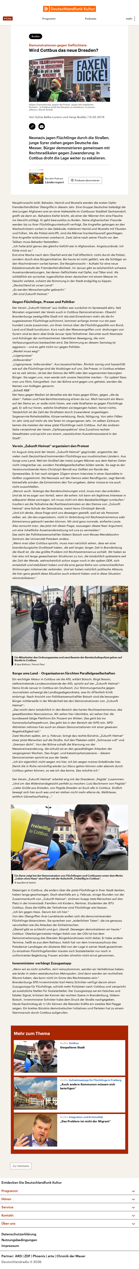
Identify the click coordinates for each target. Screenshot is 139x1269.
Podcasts (90, 18)
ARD (19, 1256)
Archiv (35, 36)
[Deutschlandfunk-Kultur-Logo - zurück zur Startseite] (69, 8)
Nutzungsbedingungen (19, 1240)
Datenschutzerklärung (18, 1234)
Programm (49, 18)
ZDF (28, 1256)
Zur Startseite (21, 1165)
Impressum (10, 1246)
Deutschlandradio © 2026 (21, 1262)
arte (52, 1256)
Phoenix (40, 1256)
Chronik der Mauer (70, 1256)
